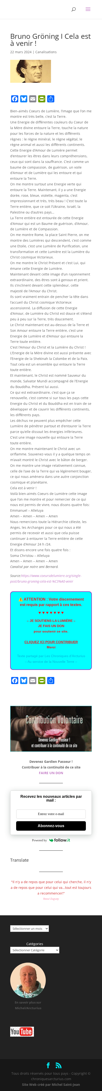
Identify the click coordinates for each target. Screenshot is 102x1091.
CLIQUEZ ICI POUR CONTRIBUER (51, 642)
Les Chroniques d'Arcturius (65, 656)
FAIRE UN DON (51, 773)
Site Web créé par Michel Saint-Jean (51, 1084)
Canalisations (46, 52)
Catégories (34, 944)
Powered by (39, 840)
